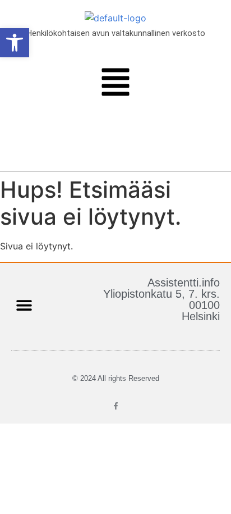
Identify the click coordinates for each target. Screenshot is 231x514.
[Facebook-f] (115, 406)
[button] (115, 84)
